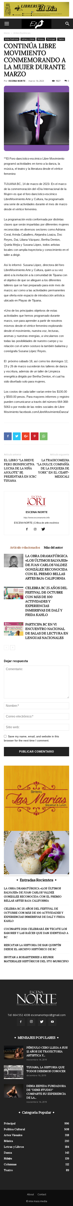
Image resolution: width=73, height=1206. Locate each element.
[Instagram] (36, 529)
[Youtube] (52, 1022)
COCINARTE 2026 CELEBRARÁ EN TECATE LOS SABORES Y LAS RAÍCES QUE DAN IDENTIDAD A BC (36, 933)
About (30, 1194)
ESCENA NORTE (17, 80)
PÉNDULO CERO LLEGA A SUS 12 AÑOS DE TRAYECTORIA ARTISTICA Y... (47, 1051)
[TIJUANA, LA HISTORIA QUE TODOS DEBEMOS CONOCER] (13, 1072)
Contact (42, 1194)
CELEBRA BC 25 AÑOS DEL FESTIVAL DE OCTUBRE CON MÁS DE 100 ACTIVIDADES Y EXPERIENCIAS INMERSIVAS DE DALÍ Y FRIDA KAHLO (46, 601)
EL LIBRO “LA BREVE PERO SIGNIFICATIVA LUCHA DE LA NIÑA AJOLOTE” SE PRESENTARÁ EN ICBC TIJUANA (20, 470)
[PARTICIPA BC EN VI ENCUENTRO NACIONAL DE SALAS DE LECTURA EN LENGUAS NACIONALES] (13, 629)
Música (41, 39)
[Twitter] (44, 529)
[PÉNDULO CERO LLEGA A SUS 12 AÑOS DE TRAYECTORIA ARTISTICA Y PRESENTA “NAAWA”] (13, 1052)
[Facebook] (28, 529)
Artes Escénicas (21, 33)
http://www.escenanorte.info (37, 517)
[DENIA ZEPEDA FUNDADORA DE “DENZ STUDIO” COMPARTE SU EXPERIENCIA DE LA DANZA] (13, 1091)
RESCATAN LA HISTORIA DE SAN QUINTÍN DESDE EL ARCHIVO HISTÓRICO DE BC (32, 947)
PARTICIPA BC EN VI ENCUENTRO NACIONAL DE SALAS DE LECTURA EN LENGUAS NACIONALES (46, 631)
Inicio (7, 33)
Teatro (61, 39)
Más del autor (53, 547)
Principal (51, 39)
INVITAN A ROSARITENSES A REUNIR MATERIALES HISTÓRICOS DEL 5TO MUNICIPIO (36, 959)
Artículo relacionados (25, 547)
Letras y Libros (28, 39)
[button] (67, 24)
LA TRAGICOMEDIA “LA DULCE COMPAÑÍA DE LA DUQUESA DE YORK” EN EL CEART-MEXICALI (53, 468)
